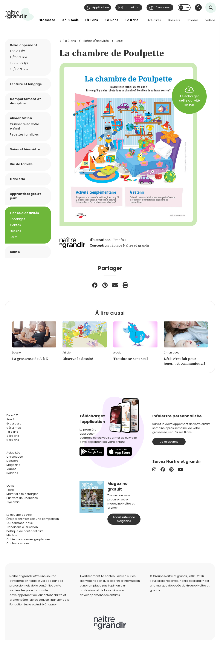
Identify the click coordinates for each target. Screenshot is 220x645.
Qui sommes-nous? (20, 523)
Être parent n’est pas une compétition (32, 519)
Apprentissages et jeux (25, 196)
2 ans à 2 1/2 (19, 63)
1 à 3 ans (91, 20)
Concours (163, 7)
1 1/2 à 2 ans (18, 57)
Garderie (17, 179)
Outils (10, 486)
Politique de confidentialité (25, 531)
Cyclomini (13, 502)
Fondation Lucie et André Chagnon (33, 604)
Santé (15, 252)
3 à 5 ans (111, 20)
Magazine (13, 465)
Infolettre (131, 7)
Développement (23, 45)
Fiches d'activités (96, 41)
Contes (15, 225)
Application (100, 7)
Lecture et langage (26, 84)
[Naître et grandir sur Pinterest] (171, 469)
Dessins (15, 231)
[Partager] (95, 285)
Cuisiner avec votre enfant (24, 126)
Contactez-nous (17, 543)
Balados (193, 20)
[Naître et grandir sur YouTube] (180, 469)
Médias (11, 535)
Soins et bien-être (25, 149)
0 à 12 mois (70, 20)
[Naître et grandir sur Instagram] (154, 469)
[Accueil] (19, 14)
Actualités (154, 20)
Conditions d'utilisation (22, 527)
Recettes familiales (24, 134)
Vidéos (210, 20)
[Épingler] (105, 285)
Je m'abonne (169, 442)
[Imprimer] (125, 285)
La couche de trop (19, 515)
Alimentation (21, 118)
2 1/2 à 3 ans (19, 69)
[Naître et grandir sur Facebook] (162, 469)
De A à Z (12, 415)
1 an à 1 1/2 (17, 51)
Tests (10, 490)
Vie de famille (21, 164)
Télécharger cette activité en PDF (189, 100)
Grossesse (46, 20)
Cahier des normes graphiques (28, 539)
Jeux (119, 41)
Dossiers (174, 20)
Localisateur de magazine (124, 519)
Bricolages (17, 219)
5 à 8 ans (131, 20)
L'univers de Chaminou (22, 498)
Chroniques (14, 457)
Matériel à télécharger (22, 494)
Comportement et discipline (25, 101)
